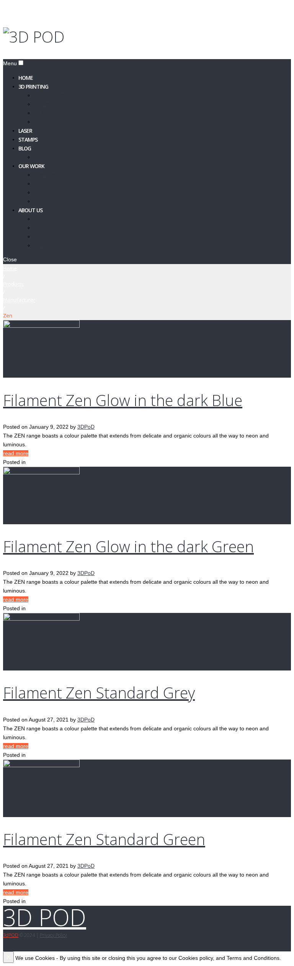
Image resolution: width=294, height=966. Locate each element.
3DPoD (86, 427)
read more (15, 453)
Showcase (45, 174)
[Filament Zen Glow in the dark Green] (41, 472)
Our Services (48, 218)
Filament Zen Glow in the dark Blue (122, 400)
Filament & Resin (53, 121)
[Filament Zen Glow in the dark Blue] (41, 326)
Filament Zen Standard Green (104, 839)
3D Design (45, 103)
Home (10, 268)
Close (10, 259)
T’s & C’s (43, 236)
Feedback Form (51, 201)
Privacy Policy (49, 245)
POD (10, 935)
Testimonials (49, 192)
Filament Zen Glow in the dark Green (128, 546)
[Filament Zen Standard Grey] (41, 619)
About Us (30, 209)
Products (13, 284)
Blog (24, 148)
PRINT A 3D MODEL (55, 95)
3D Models (46, 112)
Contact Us (47, 227)
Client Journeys (51, 183)
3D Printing (33, 86)
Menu (10, 63)
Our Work (31, 165)
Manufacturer (19, 299)
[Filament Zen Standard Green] (41, 765)
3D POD (44, 917)
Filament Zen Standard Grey (99, 692)
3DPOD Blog (47, 156)
